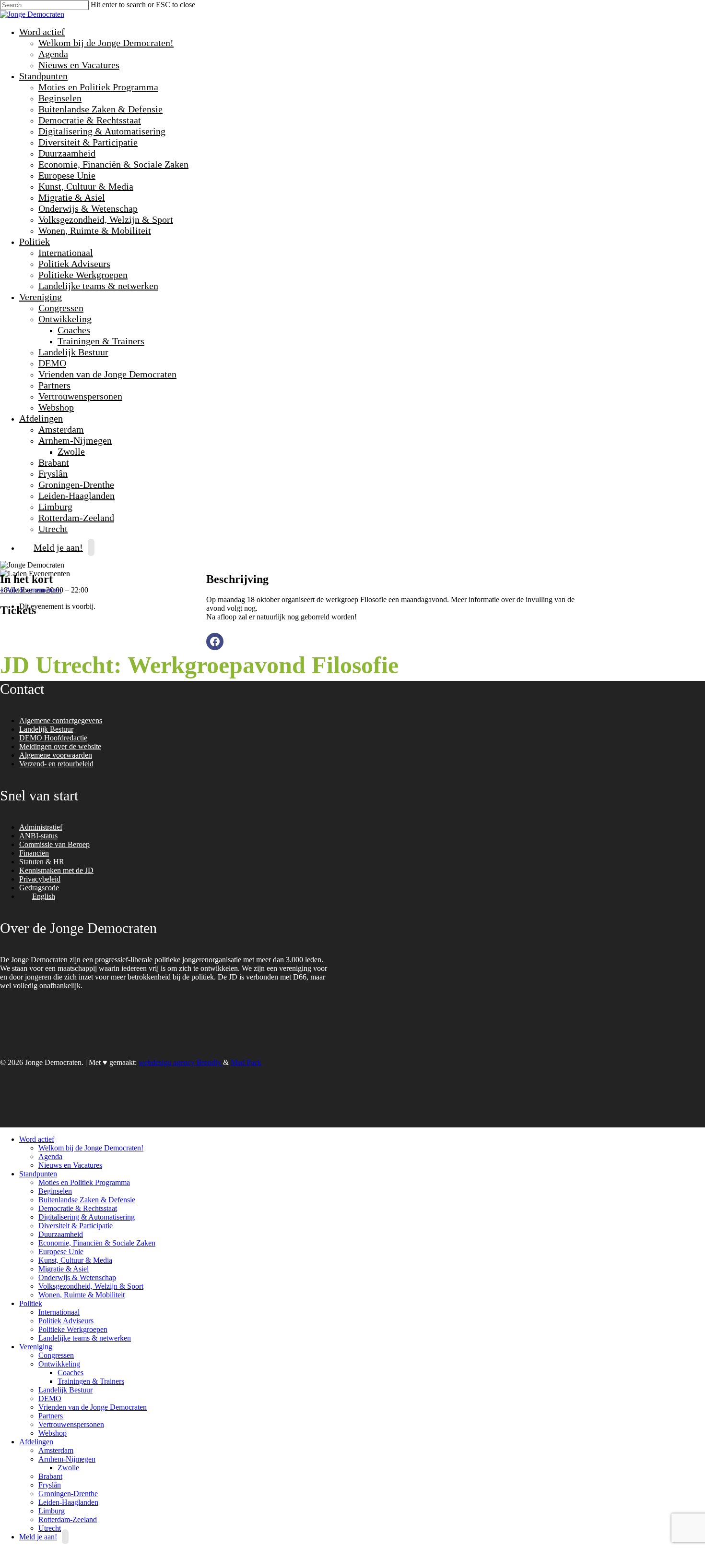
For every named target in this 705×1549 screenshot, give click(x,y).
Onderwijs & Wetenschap (88, 208)
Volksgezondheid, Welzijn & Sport (105, 219)
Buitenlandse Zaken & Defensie (100, 109)
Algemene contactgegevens (60, 720)
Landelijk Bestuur (73, 352)
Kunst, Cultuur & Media (85, 186)
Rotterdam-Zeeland (76, 517)
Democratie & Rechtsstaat (89, 120)
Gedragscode (39, 887)
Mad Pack (246, 1062)
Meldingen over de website (60, 746)
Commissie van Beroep (54, 844)
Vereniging (39, 296)
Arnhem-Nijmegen (73, 440)
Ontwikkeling (63, 319)
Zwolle (71, 451)
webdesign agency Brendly (181, 1062)
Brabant (53, 462)
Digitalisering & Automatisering (101, 131)
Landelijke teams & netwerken (98, 285)
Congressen (60, 308)
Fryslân (53, 473)
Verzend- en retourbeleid (56, 764)
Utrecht (49, 1528)
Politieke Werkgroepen (83, 274)
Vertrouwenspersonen (80, 396)
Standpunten (42, 76)
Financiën (34, 853)
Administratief (40, 827)
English (43, 896)
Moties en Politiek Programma (98, 87)
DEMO (52, 363)
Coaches (74, 330)
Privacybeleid (39, 879)
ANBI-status (38, 836)
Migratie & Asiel (71, 197)
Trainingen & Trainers (101, 341)
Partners (54, 385)
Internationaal (65, 252)
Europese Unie (66, 175)
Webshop (56, 407)
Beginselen (60, 98)
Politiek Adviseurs (74, 263)
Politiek (33, 241)
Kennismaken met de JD (56, 870)
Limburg (55, 506)
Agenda (53, 53)
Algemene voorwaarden (55, 755)
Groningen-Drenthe (76, 484)
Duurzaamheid (66, 153)
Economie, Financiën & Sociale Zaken (113, 164)
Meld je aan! (58, 547)
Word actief (40, 31)
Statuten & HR (41, 862)
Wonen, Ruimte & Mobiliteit (94, 230)
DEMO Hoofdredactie (53, 738)
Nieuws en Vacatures (78, 65)
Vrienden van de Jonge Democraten (107, 374)
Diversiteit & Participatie (88, 142)
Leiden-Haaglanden (76, 495)
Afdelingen (39, 418)
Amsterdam (61, 429)
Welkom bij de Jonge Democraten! (106, 42)
